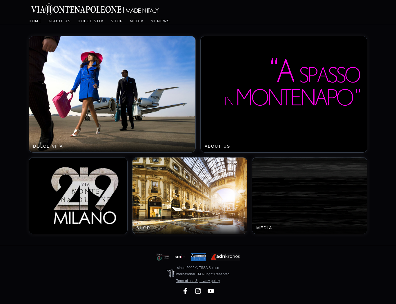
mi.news (160, 21)
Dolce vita (91, 21)
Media (137, 21)
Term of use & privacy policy (198, 281)
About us (59, 21)
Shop (117, 21)
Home (35, 21)
